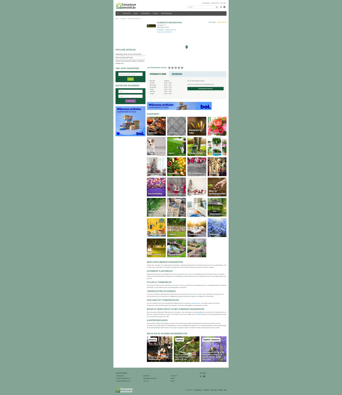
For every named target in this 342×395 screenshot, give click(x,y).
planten (190, 274)
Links (225, 390)
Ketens (155, 13)
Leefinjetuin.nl (120, 376)
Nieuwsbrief (206, 3)
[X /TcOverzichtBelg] (221, 7)
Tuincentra (126, 13)
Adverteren (215, 3)
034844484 (160, 30)
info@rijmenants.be (170, 30)
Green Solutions (198, 390)
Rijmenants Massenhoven (134, 18)
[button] (187, 47)
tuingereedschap (195, 303)
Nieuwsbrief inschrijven (150, 378)
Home (117, 18)
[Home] (118, 13)
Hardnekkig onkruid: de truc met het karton (129, 54)
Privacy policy (213, 390)
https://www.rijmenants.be (164, 32)
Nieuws (173, 378)
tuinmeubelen (175, 285)
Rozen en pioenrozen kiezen (124, 57)
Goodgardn (206, 390)
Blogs (136, 13)
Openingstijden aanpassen (205, 88)
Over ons (223, 3)
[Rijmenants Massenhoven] (151, 25)
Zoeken (130, 79)
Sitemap (220, 390)
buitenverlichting (193, 294)
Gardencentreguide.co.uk (123, 381)
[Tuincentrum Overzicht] (127, 5)
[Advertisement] (130, 33)
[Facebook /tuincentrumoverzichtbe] (224, 7)
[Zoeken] (216, 7)
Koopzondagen (166, 13)
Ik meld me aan (130, 101)
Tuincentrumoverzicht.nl (123, 378)
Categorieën (145, 13)
